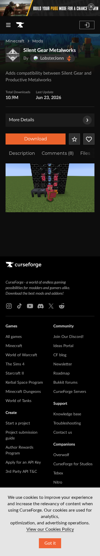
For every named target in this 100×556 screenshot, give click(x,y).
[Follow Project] (88, 139)
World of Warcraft (21, 355)
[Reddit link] (61, 306)
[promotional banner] (50, 8)
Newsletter (62, 364)
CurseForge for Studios (72, 464)
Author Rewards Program (19, 450)
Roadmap (61, 373)
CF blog (59, 355)
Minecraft (15, 41)
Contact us (62, 432)
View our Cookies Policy (50, 529)
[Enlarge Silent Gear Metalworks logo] (13, 55)
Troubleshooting (67, 423)
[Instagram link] (9, 306)
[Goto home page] (20, 25)
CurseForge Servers (69, 392)
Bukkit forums (65, 383)
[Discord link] (40, 306)
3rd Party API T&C (21, 472)
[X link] (51, 306)
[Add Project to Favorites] (74, 139)
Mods (37, 41)
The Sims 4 (15, 364)
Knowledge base (67, 414)
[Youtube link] (30, 306)
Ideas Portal (63, 346)
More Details (21, 120)
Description (22, 153)
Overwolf (61, 455)
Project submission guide (22, 435)
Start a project (18, 423)
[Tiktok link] (19, 306)
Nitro (57, 482)
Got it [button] (50, 543)
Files (85, 153)
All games (14, 337)
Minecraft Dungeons (23, 392)
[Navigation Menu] (8, 25)
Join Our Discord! (68, 337)
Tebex (58, 473)
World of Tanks (18, 401)
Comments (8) (58, 153)
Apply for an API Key (23, 462)
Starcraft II (15, 373)
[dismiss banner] (91, 6)
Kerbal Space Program (24, 383)
